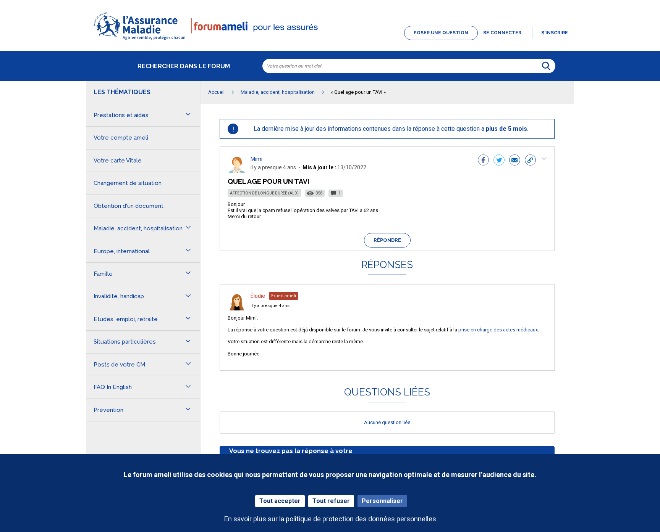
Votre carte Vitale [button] (118, 160)
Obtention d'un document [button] (128, 206)
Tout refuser (331, 501)
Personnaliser (382, 501)
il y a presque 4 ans (270, 305)
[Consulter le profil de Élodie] (237, 308)
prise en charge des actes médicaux (498, 330)
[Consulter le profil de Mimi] (237, 170)
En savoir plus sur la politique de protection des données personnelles (330, 519)
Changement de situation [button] (128, 183)
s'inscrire (554, 32)
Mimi (256, 159)
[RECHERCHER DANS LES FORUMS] (546, 66)
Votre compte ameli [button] (121, 137)
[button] (330, 40)
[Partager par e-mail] (514, 160)
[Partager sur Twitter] (499, 160)
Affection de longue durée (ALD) (264, 193)
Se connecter (502, 32)
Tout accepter (280, 501)
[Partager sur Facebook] (483, 160)
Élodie (258, 296)
